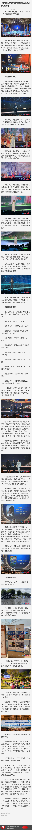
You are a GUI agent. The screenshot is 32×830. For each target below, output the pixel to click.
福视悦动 (13, 9)
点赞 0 (4, 821)
